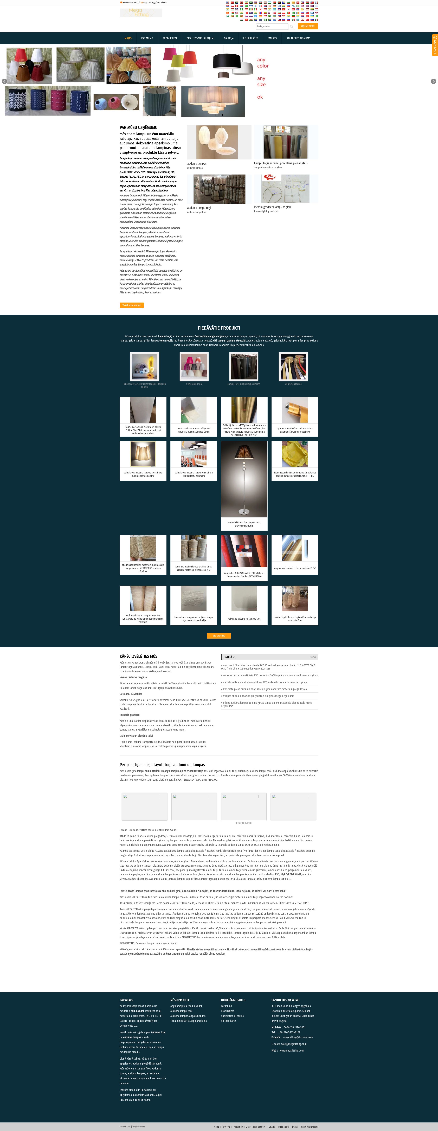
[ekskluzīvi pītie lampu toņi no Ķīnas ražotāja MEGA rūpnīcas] (295, 610)
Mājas (128, 38)
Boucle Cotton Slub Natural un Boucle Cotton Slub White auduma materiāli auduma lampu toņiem (143, 430)
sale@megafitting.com (294, 1044)
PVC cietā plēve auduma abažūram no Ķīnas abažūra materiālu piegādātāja (265, 689)
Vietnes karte (228, 1020)
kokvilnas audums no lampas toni (244, 618)
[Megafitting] (141, 16)
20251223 (268, 667)
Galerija (229, 38)
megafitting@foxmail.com (155, 2)
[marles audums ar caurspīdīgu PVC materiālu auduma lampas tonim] (194, 421)
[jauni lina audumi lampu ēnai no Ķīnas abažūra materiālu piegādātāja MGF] (194, 559)
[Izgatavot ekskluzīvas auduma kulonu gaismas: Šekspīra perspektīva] (295, 421)
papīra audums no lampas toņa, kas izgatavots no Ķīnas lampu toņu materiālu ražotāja (143, 619)
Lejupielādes (250, 38)
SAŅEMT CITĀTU (308, 26)
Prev (4, 81)
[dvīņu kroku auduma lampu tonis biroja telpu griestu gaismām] (194, 465)
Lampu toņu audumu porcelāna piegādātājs (281, 163)
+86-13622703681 (130, 2)
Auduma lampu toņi (181, 1011)
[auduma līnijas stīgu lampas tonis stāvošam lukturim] (244, 515)
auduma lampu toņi (199, 208)
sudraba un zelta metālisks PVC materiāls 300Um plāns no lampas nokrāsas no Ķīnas (270, 675)
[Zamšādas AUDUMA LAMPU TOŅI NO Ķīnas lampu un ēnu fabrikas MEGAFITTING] (244, 566)
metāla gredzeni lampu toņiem (273, 207)
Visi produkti (219, 635)
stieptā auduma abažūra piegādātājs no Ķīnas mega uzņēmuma (258, 696)
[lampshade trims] (293, 380)
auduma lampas (197, 163)
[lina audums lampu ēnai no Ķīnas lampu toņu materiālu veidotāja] (194, 610)
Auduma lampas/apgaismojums (187, 1016)
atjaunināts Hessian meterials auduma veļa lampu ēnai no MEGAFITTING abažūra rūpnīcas (143, 568)
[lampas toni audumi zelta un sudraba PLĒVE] (295, 559)
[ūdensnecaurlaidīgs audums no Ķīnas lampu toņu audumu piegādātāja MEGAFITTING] (295, 465)
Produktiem (170, 38)
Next (433, 81)
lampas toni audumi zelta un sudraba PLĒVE (295, 568)
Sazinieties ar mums (298, 38)
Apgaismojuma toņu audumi (186, 1006)
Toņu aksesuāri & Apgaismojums (188, 1020)
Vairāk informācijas (132, 305)
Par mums (147, 38)
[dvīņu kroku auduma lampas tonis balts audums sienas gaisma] (143, 465)
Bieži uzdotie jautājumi (200, 38)
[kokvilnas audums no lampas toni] (244, 610)
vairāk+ (314, 657)
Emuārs (272, 38)
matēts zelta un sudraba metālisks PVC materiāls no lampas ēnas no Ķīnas (265, 682)
